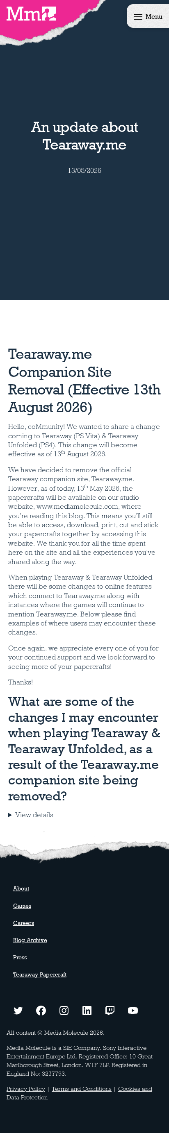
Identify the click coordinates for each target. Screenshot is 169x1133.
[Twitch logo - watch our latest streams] (109, 1009)
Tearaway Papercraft (39, 974)
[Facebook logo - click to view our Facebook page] (41, 1009)
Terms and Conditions (82, 1088)
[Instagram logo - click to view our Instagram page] (64, 1009)
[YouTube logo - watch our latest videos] (132, 1009)
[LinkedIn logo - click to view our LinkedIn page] (86, 1009)
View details (34, 815)
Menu (154, 16)
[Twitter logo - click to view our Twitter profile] (18, 1009)
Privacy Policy (26, 1088)
